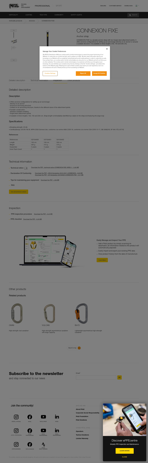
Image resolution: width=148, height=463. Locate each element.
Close (124, 457)
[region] (75, 63)
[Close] (107, 48)
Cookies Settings (50, 73)
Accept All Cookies (99, 73)
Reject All (83, 73)
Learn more (125, 451)
